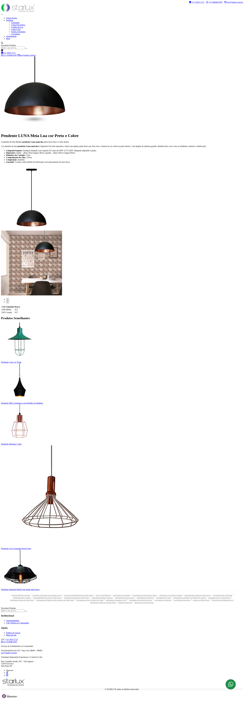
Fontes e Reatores (18, 32)
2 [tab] (7, 302)
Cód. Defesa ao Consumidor (17, 623)
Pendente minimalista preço (222, 600)
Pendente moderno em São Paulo (103, 603)
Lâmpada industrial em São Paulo (76, 598)
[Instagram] (7, 675)
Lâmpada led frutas (163, 598)
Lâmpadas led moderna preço (140, 600)
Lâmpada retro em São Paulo (219, 598)
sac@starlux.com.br (235, 2)
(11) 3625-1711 (198, 2)
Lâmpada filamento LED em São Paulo (47, 598)
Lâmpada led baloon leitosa (102, 598)
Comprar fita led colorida (20, 595)
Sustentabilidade (12, 621)
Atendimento (11, 36)
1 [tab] (7, 299)
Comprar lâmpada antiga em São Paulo (78, 595)
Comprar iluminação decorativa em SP (47, 595)
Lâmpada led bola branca (124, 598)
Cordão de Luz (17, 27)
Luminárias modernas (182, 600)
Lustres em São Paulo (201, 600)
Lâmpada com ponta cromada (170, 595)
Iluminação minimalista (121, 595)
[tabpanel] (122, 198)
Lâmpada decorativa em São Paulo (197, 595)
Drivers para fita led (103, 595)
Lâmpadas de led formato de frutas (90, 600)
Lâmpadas (15, 22)
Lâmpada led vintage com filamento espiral (189, 598)
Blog (8, 38)
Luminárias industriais (163, 600)
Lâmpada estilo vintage (22, 598)
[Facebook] (7, 673)
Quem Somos (11, 18)
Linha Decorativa (18, 25)
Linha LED (15, 29)
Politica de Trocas (13, 633)
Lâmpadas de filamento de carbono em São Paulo (55, 600)
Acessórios (15, 34)
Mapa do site (11, 635)
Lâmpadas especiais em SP (116, 600)
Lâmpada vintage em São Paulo (22, 600)
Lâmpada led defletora (145, 598)
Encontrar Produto (8, 45)
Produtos (9, 20)
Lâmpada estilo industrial (222, 595)
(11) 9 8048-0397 (10, 55)
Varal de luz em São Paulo (144, 603)
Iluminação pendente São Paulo (145, 595)
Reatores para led (125, 603)
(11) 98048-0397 (216, 2)
